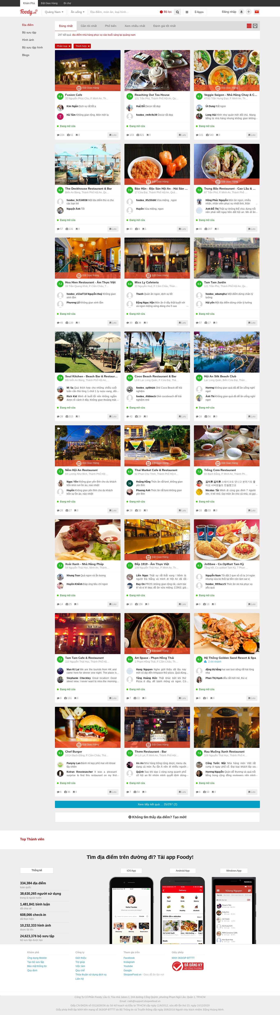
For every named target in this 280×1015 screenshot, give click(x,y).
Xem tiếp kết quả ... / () (157, 804)
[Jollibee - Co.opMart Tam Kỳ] (227, 539)
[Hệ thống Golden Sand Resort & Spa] (227, 633)
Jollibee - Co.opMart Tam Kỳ (224, 564)
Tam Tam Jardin (215, 282)
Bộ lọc (166, 11)
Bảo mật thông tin (37, 966)
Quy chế (80, 970)
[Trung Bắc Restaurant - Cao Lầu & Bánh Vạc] (227, 164)
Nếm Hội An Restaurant (81, 470)
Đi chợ (67, 3)
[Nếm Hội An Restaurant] (88, 445)
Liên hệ (79, 978)
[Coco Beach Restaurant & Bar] (157, 352)
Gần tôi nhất (89, 25)
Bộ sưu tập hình (32, 47)
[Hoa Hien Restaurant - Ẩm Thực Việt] (88, 258)
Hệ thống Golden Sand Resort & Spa (230, 657)
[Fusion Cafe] (88, 70)
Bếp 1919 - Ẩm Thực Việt (152, 564)
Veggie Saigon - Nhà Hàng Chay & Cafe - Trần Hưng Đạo (230, 94)
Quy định (32, 970)
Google (128, 970)
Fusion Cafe (73, 94)
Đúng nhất (66, 25)
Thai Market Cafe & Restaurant (156, 470)
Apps (200, 12)
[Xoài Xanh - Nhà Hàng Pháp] (88, 539)
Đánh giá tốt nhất (164, 25)
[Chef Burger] (88, 727)
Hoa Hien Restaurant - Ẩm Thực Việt (90, 282)
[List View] (249, 25)
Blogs (25, 55)
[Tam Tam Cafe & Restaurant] (88, 633)
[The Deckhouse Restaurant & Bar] (88, 164)
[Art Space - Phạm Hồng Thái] (157, 633)
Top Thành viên (32, 839)
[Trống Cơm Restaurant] (227, 445)
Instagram (129, 962)
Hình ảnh (28, 39)
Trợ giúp (80, 962)
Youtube (128, 966)
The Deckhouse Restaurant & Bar (88, 188)
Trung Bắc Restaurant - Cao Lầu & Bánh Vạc (230, 188)
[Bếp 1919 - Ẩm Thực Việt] (157, 539)
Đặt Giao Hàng (49, 3)
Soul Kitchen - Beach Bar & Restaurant (91, 376)
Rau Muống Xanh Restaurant (224, 751)
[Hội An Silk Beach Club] (227, 352)
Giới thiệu (80, 958)
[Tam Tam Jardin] (227, 258)
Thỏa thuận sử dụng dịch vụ (91, 974)
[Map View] (255, 25)
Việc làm (80, 966)
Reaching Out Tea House (152, 94)
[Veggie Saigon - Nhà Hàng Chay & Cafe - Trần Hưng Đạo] (227, 70)
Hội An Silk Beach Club (220, 376)
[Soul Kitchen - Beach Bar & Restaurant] (88, 352)
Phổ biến (110, 25)
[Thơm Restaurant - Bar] (157, 727)
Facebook (129, 958)
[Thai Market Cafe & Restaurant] (157, 445)
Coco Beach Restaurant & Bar (155, 376)
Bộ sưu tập (29, 32)
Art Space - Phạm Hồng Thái (154, 657)
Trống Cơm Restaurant (220, 470)
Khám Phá (29, 3)
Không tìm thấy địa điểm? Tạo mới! (159, 817)
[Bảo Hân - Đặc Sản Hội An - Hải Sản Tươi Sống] (157, 164)
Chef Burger (73, 751)
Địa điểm (28, 24)
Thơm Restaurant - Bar (150, 751)
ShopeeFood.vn (133, 974)
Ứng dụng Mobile (37, 958)
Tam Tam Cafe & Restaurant (84, 657)
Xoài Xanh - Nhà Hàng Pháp (84, 564)
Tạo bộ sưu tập (35, 962)
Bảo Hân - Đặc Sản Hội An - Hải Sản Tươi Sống (161, 188)
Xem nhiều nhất (135, 25)
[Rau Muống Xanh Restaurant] (227, 727)
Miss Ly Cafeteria (147, 282)
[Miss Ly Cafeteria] (157, 258)
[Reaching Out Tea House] (157, 70)
